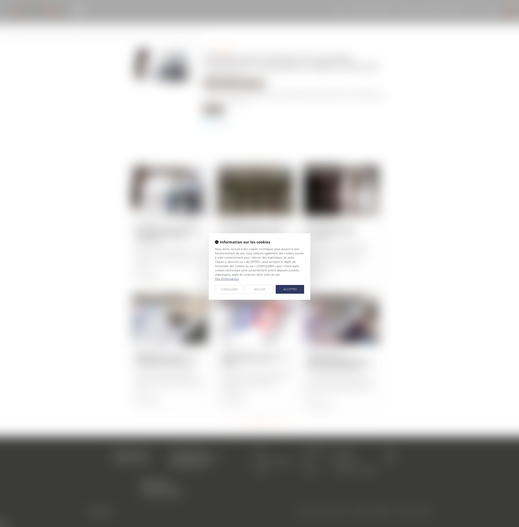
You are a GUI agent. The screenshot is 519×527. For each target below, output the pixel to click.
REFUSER (259, 289)
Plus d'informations (227, 279)
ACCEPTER (290, 289)
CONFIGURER (229, 289)
